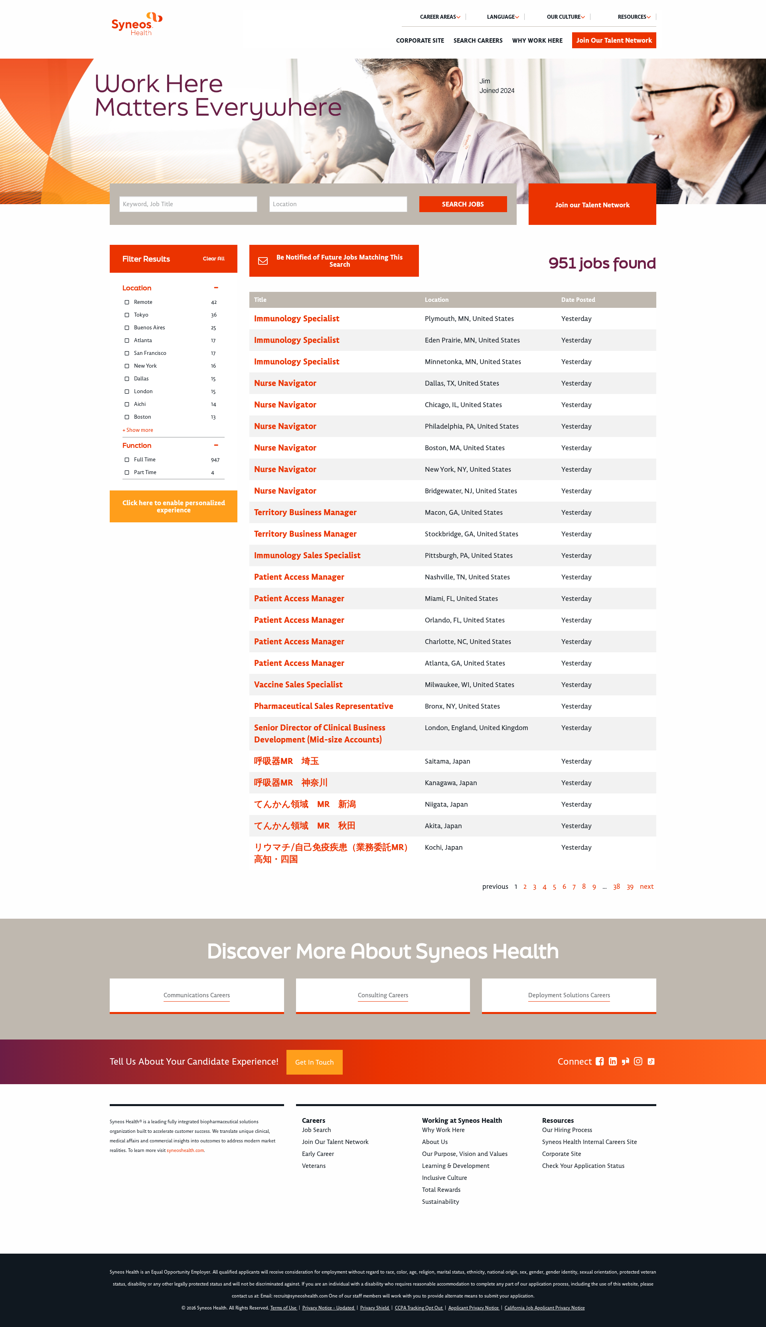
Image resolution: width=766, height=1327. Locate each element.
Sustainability (440, 1202)
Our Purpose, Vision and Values (464, 1154)
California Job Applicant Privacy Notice (545, 1308)
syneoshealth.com (185, 1151)
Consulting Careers (383, 995)
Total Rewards (441, 1190)
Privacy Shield (375, 1308)
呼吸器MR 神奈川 (291, 782)
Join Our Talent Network (614, 40)
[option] (383, 131)
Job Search (316, 1130)
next (647, 886)
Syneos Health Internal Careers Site (589, 1142)
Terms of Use (284, 1308)
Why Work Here (537, 41)
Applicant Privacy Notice (474, 1308)
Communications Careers (197, 995)
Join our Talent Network (592, 205)
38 (616, 886)
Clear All (214, 258)
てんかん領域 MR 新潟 (305, 804)
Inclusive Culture (444, 1178)
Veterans (314, 1166)
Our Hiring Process (567, 1130)
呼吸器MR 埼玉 (286, 761)
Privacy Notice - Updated (328, 1308)
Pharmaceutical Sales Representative (323, 706)
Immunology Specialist (297, 318)
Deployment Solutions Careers (569, 995)
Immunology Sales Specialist (307, 555)
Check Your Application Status (583, 1166)
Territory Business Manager (305, 512)
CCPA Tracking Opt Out (419, 1308)
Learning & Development (456, 1166)
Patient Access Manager (299, 576)
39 (630, 886)
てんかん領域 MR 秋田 (305, 825)
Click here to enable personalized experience (173, 506)
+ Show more (137, 430)
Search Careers (478, 41)
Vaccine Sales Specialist (298, 684)
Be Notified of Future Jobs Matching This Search (339, 261)
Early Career (318, 1154)
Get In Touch (314, 1062)
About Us (435, 1142)
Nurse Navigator (285, 383)
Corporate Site (420, 41)
